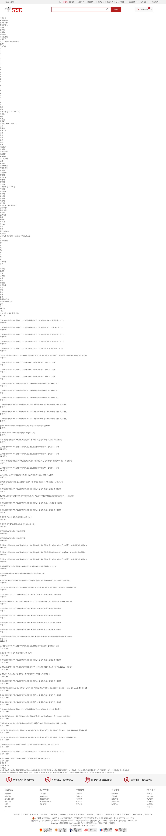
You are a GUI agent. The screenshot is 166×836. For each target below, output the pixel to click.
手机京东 (121, 2)
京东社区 (99, 814)
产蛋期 (2, 189)
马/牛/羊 (2, 222)
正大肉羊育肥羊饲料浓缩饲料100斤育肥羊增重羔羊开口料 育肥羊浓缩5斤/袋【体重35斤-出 (31, 348)
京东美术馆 (4, 37)
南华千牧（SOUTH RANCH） (10, 112)
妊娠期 (2, 201)
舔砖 (1, 161)
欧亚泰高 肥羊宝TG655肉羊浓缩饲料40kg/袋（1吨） (18, 433)
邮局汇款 (79, 801)
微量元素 (3, 285)
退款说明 (115, 799)
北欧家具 (35, 772)
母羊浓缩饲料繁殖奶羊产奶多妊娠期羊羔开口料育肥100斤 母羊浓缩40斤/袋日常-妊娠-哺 (30, 594)
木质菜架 (103, 772)
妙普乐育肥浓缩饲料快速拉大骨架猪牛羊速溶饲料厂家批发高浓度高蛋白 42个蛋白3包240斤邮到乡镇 (35, 580)
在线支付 (79, 796)
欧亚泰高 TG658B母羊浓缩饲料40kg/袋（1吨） (16, 517)
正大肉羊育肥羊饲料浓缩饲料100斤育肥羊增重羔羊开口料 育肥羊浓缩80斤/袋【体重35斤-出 (32, 341)
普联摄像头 (4, 25)
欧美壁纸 (25, 772)
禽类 (1, 229)
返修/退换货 (116, 801)
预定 (51, 772)
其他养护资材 (4, 299)
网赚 (54, 772)
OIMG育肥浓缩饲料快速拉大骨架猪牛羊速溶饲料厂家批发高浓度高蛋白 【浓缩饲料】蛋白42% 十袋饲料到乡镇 (38, 587)
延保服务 (150, 799)
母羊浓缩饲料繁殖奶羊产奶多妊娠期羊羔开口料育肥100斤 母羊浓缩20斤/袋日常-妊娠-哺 (30, 608)
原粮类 (2, 269)
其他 (1, 145)
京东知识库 (4, 20)
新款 (8, 772)
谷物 (1, 280)
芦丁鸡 (2, 224)
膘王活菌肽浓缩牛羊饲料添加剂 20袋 (13, 531)
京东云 (92, 825)
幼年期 (2, 196)
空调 (40, 772)
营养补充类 (4, 168)
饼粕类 (2, 283)
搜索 (116, 9)
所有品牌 (3, 46)
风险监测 (109, 814)
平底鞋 (97, 772)
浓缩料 (7, 41)
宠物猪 (2, 219)
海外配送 (43, 804)
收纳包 (2, 30)
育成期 (2, 175)
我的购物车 (144, 9)
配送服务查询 (45, 799)
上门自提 (43, 794)
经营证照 (112, 823)
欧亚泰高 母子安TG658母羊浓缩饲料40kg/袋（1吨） (18, 524)
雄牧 (1, 109)
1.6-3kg (2, 309)
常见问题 (8, 801)
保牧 (1, 133)
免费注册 (71, 2)
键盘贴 (2, 32)
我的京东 (90, 2)
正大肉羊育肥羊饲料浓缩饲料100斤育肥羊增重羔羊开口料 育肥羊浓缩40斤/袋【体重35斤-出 (32, 320)
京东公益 (127, 814)
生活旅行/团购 (9, 799)
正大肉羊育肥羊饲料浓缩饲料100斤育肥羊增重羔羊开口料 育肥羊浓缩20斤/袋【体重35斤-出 (32, 334)
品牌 (71, 772)
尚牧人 (2, 119)
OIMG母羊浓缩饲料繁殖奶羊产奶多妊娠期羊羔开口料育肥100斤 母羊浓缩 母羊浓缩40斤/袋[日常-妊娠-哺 (36, 637)
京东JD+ (150, 807)
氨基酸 (2, 271)
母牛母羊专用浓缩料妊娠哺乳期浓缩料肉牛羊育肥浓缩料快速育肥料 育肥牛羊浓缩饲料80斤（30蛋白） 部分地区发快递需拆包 (43, 559)
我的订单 (81, 2)
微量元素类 (4, 166)
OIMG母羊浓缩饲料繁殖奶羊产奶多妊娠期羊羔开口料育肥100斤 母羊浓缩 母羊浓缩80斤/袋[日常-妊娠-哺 (36, 461)
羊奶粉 (75, 772)
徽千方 (2, 137)
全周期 (2, 194)
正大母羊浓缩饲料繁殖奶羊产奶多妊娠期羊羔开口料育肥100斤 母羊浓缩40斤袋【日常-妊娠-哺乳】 (34, 419)
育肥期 (2, 182)
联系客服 (8, 807)
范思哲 (92, 772)
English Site (137, 814)
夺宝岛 (149, 794)
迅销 (1, 126)
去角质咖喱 (110, 772)
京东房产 (86, 772)
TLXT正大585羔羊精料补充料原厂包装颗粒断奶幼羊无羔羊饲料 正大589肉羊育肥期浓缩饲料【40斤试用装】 (37, 496)
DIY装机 (150, 796)
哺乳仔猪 (3, 191)
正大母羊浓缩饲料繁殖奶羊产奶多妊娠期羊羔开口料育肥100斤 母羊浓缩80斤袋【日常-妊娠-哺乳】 (34, 412)
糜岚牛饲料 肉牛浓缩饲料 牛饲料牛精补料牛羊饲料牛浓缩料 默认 (22, 573)
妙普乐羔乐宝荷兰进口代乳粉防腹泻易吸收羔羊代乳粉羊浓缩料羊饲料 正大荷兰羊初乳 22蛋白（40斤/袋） (36, 601)
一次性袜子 (60, 772)
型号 (30, 772)
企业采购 (110, 2)
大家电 (7, 804)
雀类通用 (3, 215)
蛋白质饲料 (4, 159)
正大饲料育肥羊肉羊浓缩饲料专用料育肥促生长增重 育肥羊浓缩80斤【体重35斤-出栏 (29, 391)
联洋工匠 (3, 130)
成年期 (2, 184)
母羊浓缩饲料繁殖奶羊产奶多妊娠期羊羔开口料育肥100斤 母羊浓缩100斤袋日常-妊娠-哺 (30, 622)
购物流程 (8, 794)
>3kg (2, 311)
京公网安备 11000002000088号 (46, 818)
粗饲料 (2, 163)
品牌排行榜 (4, 23)
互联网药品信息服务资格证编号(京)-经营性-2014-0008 (93, 818)
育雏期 (2, 198)
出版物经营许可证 (67, 821)
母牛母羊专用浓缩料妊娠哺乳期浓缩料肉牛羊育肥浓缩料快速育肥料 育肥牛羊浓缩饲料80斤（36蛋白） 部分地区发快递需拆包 (43, 545)
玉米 (1, 273)
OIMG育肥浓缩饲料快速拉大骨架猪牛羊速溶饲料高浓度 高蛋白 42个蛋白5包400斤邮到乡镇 (31, 482)
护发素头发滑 (4, 765)
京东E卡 (150, 801)
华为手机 (3, 772)
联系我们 (26, 814)
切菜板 (12, 772)
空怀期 (2, 180)
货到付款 (79, 794)
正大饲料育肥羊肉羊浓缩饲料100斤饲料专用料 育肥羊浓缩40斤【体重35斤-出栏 (28, 376)
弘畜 (1, 135)
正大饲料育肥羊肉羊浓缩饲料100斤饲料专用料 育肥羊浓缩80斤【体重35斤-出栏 (28, 369)
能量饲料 (3, 154)
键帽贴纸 (3, 34)
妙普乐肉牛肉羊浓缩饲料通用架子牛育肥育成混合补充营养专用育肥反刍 (25, 426)
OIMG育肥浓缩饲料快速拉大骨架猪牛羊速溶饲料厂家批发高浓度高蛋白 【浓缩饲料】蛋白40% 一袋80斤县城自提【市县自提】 (44, 355)
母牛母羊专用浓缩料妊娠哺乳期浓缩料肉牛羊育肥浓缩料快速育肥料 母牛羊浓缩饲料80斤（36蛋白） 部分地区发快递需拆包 (42, 552)
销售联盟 (90, 814)
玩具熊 (80, 772)
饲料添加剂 (4, 152)
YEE (1, 116)
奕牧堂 (2, 114)
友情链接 (81, 814)
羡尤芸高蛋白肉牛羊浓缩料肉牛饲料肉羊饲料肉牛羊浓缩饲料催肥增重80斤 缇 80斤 (28, 566)
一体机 (2, 27)
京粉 (20, 772)
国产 (1, 264)
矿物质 (2, 276)
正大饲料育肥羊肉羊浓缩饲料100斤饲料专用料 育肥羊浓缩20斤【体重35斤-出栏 (28, 362)
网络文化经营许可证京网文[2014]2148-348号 (91, 821)
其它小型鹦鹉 (4, 231)
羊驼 (1, 227)
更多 (1, 140)
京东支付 (85, 825)
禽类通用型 (4, 241)
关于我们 (17, 814)
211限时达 (44, 796)
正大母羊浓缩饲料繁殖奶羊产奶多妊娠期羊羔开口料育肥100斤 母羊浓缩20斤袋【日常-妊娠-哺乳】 (34, 405)
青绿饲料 (3, 156)
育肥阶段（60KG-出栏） (8, 205)
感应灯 (67, 772)
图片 (47, 772)
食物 (1, 297)
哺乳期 (2, 203)
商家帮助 (53, 814)
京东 (22, 10)
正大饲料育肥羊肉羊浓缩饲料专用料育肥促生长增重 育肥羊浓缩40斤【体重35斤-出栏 (29, 398)
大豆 (1, 278)
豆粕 (1, 292)
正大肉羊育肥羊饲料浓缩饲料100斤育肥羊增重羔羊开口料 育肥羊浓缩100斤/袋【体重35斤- (31, 327)
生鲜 (16, 772)
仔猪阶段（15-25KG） (8, 187)
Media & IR (149, 814)
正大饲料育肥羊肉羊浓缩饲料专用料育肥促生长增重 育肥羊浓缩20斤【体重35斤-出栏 (29, 383)
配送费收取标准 (45, 801)
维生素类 (3, 147)
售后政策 (115, 794)
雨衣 (44, 772)
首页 (1, 41)
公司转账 (79, 804)
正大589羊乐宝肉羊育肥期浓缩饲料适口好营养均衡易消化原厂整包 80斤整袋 (26, 475)
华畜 (1, 107)
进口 (1, 266)
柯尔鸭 (2, 212)
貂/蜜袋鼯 (3, 210)
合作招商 (44, 814)
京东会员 (101, 2)
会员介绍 (8, 796)
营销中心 (63, 814)
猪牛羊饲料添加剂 (6, 301)
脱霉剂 (2, 170)
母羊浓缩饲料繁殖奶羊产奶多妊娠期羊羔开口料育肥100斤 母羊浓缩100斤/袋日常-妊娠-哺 (31, 440)
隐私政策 (118, 814)
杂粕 (1, 290)
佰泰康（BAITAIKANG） (8, 123)
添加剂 (2, 149)
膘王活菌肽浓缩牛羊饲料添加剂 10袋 (13, 538)
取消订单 (115, 804)
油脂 (1, 287)
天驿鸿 (2, 128)
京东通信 (150, 804)
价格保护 (115, 796)
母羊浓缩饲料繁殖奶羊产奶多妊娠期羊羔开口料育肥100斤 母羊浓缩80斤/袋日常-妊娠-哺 (30, 489)
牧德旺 (2, 121)
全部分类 (3, 18)
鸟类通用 (3, 262)
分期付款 (79, 799)
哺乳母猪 (3, 177)
